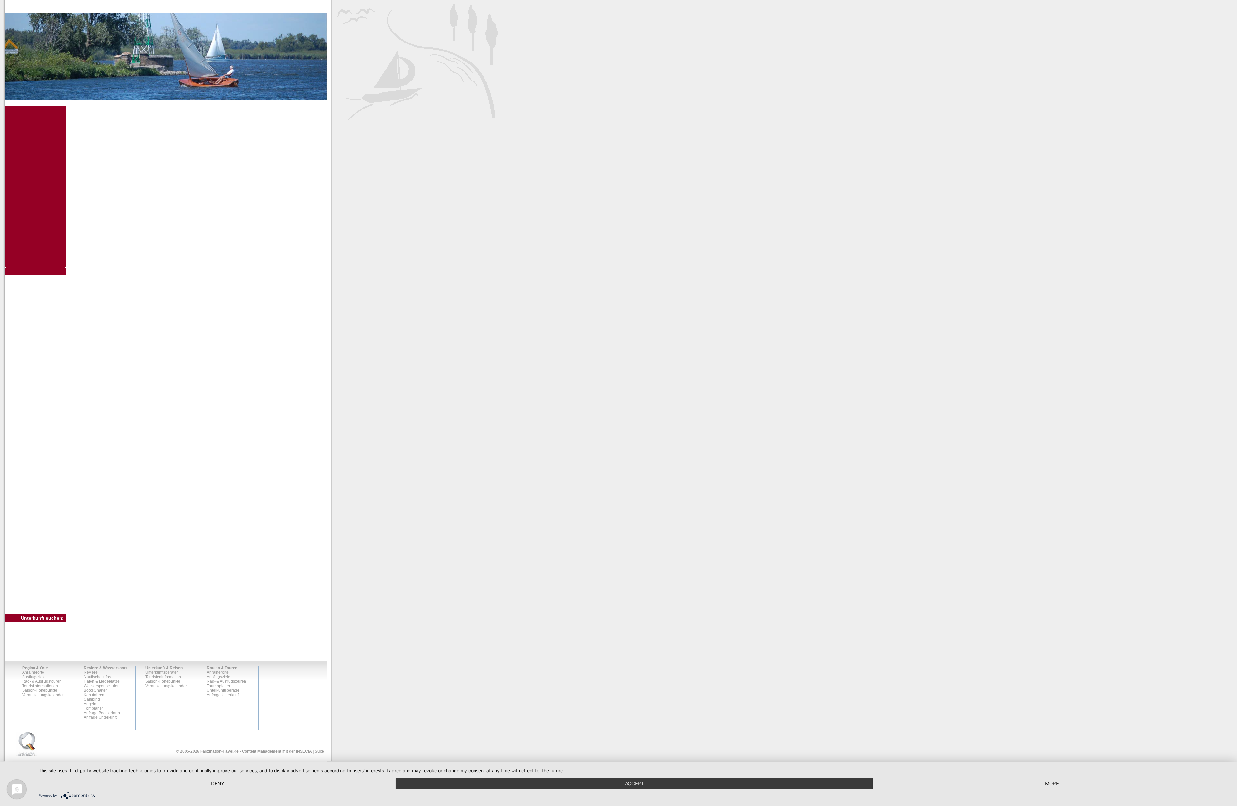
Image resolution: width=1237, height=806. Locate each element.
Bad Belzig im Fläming (37, 306)
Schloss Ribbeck (32, 445)
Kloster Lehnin (30, 363)
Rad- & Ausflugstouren (34, 563)
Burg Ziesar (28, 321)
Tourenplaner (218, 686)
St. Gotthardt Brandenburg (41, 455)
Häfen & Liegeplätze (102, 681)
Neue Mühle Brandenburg (41, 388)
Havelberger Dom (33, 352)
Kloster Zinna (29, 368)
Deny (217, 784)
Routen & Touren (222, 668)
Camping (92, 699)
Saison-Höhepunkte (32, 585)
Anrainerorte (24, 278)
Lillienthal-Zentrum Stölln (40, 373)
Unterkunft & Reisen (164, 668)
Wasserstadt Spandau (37, 512)
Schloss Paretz (31, 440)
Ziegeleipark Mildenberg (39, 548)
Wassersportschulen (102, 686)
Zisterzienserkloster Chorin (41, 553)
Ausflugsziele (27, 289)
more (1052, 784)
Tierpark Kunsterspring (38, 481)
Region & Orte (35, 668)
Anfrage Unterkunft (100, 717)
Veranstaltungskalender (36, 596)
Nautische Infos (97, 677)
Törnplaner (93, 708)
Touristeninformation (163, 677)
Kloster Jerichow (32, 358)
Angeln (90, 704)
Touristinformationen (32, 574)
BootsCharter (95, 690)
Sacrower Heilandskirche (40, 424)
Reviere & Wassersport (105, 668)
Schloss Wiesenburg (36, 450)
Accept (634, 784)
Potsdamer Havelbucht (38, 414)
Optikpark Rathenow (36, 394)
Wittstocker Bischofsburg (39, 538)
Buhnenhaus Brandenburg (41, 316)
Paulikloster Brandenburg (40, 399)
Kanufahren (94, 695)
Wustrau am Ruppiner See (41, 543)
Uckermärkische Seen (38, 497)
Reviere (91, 672)
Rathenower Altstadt (35, 419)
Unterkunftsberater (161, 672)
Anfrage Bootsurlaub (102, 713)
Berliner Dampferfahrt (37, 311)
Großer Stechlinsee (35, 347)
